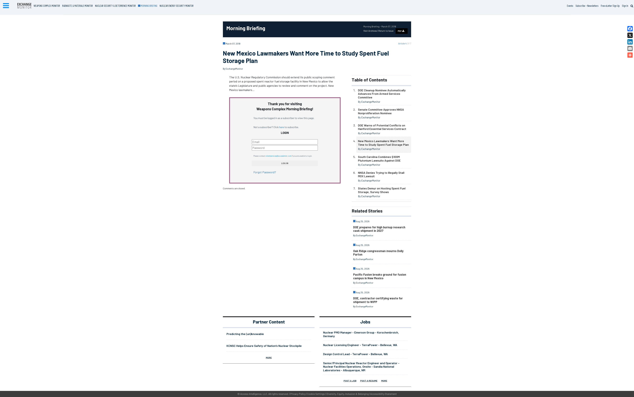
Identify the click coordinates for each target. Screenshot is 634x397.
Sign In (625, 5)
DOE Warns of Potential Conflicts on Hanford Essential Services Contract (382, 127)
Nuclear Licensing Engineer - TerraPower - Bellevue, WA (360, 345)
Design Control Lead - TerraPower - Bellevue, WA (355, 354)
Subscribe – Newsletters (587, 5)
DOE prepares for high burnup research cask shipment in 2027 (379, 229)
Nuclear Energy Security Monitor (177, 5)
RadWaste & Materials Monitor (77, 5)
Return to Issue (385, 30)
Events (570, 5)
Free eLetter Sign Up (610, 5)
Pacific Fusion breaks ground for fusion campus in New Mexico (379, 276)
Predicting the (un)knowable (245, 334)
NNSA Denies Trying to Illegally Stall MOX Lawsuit (381, 174)
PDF (400, 31)
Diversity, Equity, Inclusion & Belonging (347, 393)
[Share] (630, 55)
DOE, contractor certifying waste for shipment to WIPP (378, 300)
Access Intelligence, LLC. (254, 393)
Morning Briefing (148, 5)
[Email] (630, 48)
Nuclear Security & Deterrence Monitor (115, 5)
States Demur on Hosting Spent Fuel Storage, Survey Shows (381, 190)
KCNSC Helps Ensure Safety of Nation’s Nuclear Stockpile (264, 346)
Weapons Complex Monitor (47, 5)
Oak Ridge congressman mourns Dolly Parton (378, 252)
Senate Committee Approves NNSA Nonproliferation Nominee (381, 111)
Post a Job (350, 380)
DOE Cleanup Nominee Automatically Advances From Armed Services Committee (382, 93)
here (281, 127)
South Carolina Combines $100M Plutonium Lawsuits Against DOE (379, 158)
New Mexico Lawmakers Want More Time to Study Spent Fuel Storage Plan (383, 142)
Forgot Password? (264, 172)
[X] (630, 35)
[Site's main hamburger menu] (6, 5)
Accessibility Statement (383, 393)
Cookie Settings (316, 393)
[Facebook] (630, 28)
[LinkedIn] (630, 42)
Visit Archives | (370, 30)
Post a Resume (368, 380)
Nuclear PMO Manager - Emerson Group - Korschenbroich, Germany (361, 334)
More (269, 357)
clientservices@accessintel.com (278, 156)
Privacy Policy (298, 393)
